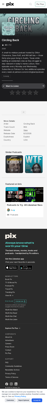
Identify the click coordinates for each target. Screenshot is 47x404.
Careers (8, 343)
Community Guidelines (13, 366)
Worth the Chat (10, 316)
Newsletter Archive (12, 370)
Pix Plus (8, 353)
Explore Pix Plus (11, 328)
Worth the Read (11, 313)
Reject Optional (23, 400)
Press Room (9, 347)
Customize (10, 400)
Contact (8, 350)
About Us (8, 337)
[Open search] (30, 4)
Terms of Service (11, 377)
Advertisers (9, 340)
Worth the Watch (11, 310)
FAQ (6, 362)
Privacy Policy (10, 373)
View (26, 130)
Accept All (36, 400)
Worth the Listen (11, 319)
